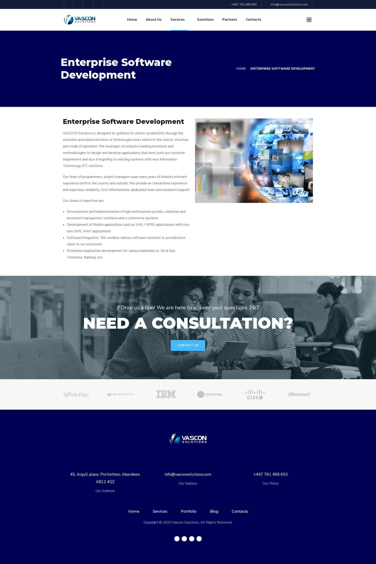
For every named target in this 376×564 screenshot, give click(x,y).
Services (177, 19)
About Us (154, 19)
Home (132, 19)
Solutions (205, 19)
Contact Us (188, 345)
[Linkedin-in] (88, 4)
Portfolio (188, 511)
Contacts (253, 19)
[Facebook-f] (78, 4)
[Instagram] (98, 4)
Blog (214, 511)
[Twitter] (68, 4)
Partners (229, 19)
